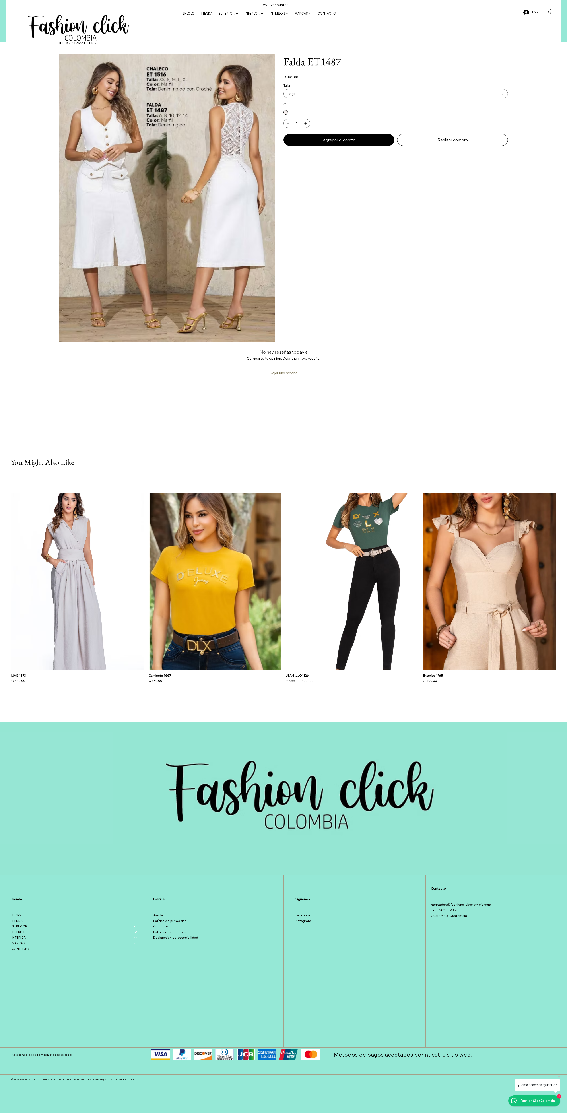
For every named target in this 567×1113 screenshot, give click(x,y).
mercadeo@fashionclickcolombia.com (461, 905)
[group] (283, 588)
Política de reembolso (170, 932)
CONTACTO (20, 949)
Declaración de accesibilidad (175, 938)
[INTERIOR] (135, 937)
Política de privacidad (170, 921)
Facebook (303, 915)
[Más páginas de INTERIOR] (287, 13)
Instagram (303, 921)
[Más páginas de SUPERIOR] (237, 13)
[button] (550, 12)
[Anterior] (5, 581)
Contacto (160, 926)
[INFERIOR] (135, 932)
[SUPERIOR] (135, 926)
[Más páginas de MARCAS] (310, 13)
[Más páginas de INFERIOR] (262, 13)
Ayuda (158, 915)
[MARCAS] (135, 943)
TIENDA (17, 921)
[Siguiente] (562, 581)
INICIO (16, 915)
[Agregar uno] (305, 123)
